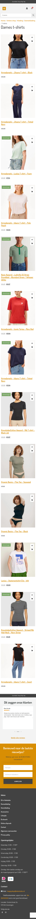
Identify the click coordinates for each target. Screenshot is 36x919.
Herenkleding (5, 808)
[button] (4, 8)
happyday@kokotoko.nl (16, 891)
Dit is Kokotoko (6, 800)
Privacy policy (5, 835)
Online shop (11, 21)
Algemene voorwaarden (9, 831)
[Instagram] (5, 912)
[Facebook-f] (2, 912)
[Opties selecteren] (32, 41)
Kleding (20, 21)
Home (3, 21)
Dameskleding (29, 21)
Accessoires (5, 812)
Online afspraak (6, 823)
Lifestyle (3, 815)
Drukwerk (4, 819)
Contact (3, 827)
